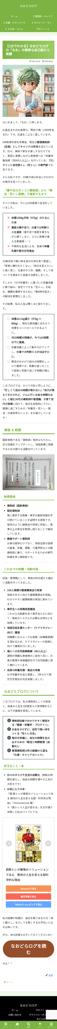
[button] (51, 647)
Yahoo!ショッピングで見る (28, 904)
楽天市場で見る (28, 896)
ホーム (15, 1010)
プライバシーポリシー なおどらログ (42, 1016)
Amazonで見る (28, 888)
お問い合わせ (15, 1014)
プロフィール (42, 1010)
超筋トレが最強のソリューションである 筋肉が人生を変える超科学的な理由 (27, 874)
